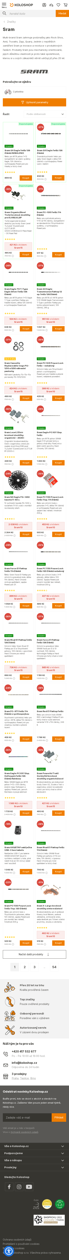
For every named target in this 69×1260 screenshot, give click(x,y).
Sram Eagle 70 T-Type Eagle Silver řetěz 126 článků (16, 292)
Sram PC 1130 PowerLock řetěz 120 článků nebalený (50, 569)
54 (54, 967)
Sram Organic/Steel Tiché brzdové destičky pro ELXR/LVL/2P (17, 215)
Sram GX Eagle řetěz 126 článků (49, 151)
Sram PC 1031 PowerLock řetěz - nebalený (50, 364)
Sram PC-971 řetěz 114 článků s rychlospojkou (16, 712)
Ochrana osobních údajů (17, 1239)
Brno (33, 1078)
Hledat (62, 13)
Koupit (25, 178)
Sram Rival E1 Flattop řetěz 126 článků (18, 641)
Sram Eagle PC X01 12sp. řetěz (49, 433)
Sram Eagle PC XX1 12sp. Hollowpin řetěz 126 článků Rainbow (17, 776)
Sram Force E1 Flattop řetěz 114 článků (15, 569)
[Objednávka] (65, 5)
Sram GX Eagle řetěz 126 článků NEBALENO (17, 151)
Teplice (24, 1078)
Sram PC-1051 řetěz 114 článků (49, 213)
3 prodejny (19, 1074)
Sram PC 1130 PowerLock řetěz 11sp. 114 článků (50, 498)
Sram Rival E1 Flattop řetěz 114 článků (50, 848)
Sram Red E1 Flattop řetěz (50, 711)
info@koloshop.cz (24, 1062)
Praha (15, 1078)
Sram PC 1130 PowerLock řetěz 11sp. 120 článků (17, 907)
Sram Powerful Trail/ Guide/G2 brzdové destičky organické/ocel (50, 776)
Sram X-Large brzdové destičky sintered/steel (49, 907)
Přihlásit (58, 1117)
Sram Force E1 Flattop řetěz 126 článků (48, 641)
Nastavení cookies (13, 1248)
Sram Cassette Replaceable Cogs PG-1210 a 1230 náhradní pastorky (16, 367)
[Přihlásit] (44, 5)
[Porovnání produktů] (51, 5)
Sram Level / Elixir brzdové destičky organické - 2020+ (14, 435)
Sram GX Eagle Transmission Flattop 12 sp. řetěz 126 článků (49, 292)
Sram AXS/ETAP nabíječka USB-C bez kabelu (18, 848)
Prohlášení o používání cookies (21, 1243)
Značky (11, 21)
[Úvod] (21, 4)
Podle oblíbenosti (36, 114)
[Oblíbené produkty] (58, 5)
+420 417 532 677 (24, 1051)
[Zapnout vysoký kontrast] (9, 1251)
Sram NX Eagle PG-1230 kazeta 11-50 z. (17, 498)
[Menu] (4, 5)
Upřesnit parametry (37, 102)
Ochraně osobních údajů (24, 1132)
